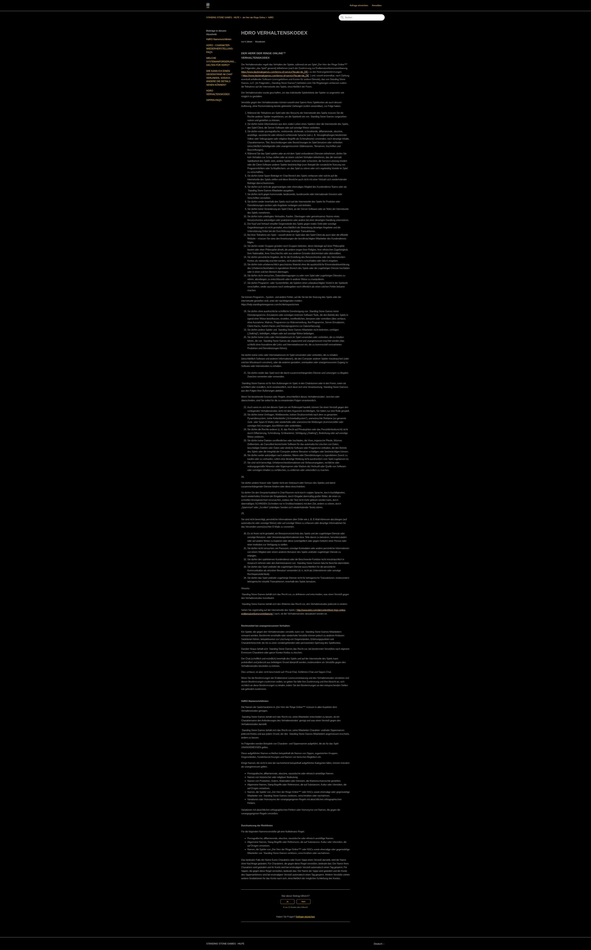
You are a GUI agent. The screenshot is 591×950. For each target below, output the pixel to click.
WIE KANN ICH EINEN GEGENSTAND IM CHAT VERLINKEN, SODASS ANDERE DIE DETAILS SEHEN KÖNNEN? (219, 78)
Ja (287, 902)
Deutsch (378, 943)
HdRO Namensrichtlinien (218, 39)
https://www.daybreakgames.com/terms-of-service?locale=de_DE (274, 72)
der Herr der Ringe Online (254, 17)
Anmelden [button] (377, 5)
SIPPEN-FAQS (214, 100)
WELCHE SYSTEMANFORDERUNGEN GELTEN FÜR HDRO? (221, 61)
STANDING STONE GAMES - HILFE (222, 17)
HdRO (270, 17)
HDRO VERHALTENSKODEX (218, 92)
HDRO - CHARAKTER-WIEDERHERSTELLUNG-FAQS (219, 48)
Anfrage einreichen (359, 5)
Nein (304, 902)
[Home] (208, 5)
